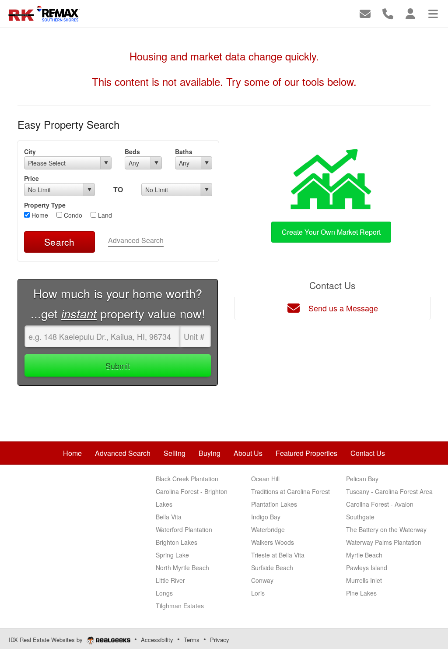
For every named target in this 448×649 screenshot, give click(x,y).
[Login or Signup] (410, 13)
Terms (192, 639)
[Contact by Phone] (387, 13)
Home (39, 215)
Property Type (45, 205)
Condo (72, 215)
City (30, 151)
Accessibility (157, 639)
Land (104, 215)
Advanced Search (136, 240)
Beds (132, 151)
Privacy (219, 639)
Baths (183, 151)
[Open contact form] (365, 13)
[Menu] (433, 13)
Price (31, 178)
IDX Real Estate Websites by (46, 639)
